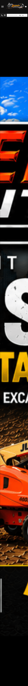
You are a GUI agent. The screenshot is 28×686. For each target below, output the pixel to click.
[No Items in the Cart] (25, 6)
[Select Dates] (4, 15)
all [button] (23, 15)
